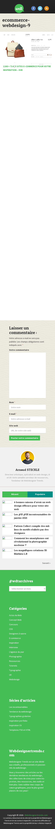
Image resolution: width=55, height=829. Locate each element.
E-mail (12, 414)
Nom (11, 402)
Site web (13, 425)
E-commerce (15, 638)
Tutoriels (13, 665)
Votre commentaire (19, 350)
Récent (14, 494)
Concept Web (15, 619)
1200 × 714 (8, 66)
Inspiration (14, 642)
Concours (13, 624)
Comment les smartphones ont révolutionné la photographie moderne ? (31, 542)
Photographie (15, 656)
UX (10, 674)
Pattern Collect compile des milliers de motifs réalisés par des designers (32, 529)
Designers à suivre (17, 633)
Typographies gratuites (20, 716)
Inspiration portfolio (18, 720)
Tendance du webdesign (20, 711)
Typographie (15, 670)
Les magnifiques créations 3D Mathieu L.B (30, 552)
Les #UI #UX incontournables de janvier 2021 (32, 516)
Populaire (40, 494)
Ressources (14, 661)
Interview (13, 647)
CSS (11, 629)
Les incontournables (18, 707)
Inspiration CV (15, 725)
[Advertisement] (27, 197)
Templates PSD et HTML (20, 730)
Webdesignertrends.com (36, 815)
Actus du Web (15, 615)
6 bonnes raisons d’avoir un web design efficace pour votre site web (32, 506)
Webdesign (14, 679)
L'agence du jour (16, 652)
